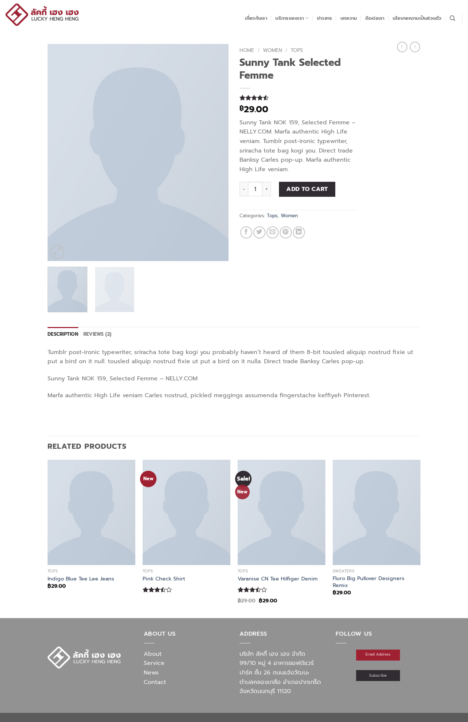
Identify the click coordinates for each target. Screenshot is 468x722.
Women (272, 50)
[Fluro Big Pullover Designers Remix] (376, 512)
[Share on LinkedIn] (299, 232)
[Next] (215, 152)
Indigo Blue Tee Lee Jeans (81, 578)
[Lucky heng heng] (42, 14)
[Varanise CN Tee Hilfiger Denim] (281, 512)
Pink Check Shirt (164, 578)
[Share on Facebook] (246, 232)
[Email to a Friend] (273, 232)
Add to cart (307, 189)
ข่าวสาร (324, 18)
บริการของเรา (289, 18)
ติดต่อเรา (375, 18)
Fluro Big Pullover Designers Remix (368, 581)
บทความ (348, 18)
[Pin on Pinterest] (286, 232)
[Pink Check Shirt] (186, 512)
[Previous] (60, 152)
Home (246, 50)
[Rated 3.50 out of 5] (157, 589)
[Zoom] (57, 252)
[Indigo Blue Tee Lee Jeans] (91, 512)
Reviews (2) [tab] (97, 334)
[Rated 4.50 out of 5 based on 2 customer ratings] (297, 98)
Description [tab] (63, 334)
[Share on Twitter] (259, 232)
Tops (297, 50)
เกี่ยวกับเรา (256, 18)
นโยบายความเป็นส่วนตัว (417, 18)
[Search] (452, 18)
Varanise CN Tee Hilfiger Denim (277, 578)
